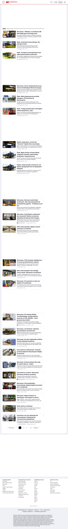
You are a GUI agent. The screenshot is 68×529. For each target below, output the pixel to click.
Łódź (35, 487)
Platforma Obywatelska (54, 484)
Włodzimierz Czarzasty (22, 492)
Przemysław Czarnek (22, 484)
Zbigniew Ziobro (21, 485)
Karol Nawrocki (21, 497)
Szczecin (35, 488)
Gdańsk (35, 491)
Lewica (51, 488)
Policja (4, 485)
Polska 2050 (52, 491)
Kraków (35, 485)
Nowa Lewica (52, 490)
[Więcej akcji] (43, 31)
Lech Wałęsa (20, 495)
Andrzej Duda (20, 487)
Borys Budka (20, 491)
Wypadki (4, 488)
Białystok (36, 494)
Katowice (36, 498)
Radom (35, 497)
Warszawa (36, 482)
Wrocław (35, 484)
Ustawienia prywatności (40, 511)
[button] (55, 2)
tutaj (39, 525)
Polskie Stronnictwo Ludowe (55, 485)
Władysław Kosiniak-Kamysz (23, 494)
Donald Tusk (20, 488)
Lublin (35, 501)
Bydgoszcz (36, 492)
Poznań (35, 490)
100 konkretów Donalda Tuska (8, 492)
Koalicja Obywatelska (54, 482)
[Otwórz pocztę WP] (51, 2)
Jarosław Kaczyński (21, 481)
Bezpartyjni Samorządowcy (55, 492)
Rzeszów (35, 500)
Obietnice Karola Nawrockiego (8, 491)
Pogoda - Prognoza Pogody (7, 487)
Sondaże (4, 490)
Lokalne (35, 481)
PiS (50, 481)
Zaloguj (60, 2)
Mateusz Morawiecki (22, 482)
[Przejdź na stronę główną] (3, 3)
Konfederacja (52, 487)
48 (30, 427)
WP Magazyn (5, 481)
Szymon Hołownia (21, 490)
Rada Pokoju (5, 484)
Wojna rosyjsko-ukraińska (7, 482)
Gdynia (35, 495)
